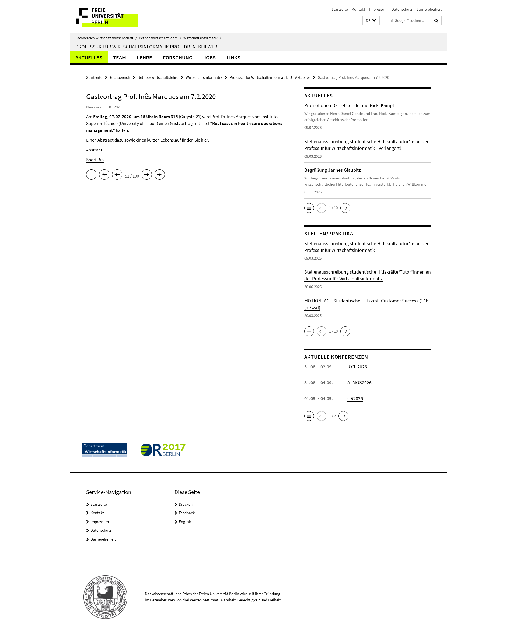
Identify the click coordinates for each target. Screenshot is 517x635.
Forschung (178, 57)
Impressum (378, 9)
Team (119, 57)
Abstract (94, 150)
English (185, 521)
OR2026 (355, 398)
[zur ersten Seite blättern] (104, 175)
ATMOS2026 (359, 382)
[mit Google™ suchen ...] (436, 20)
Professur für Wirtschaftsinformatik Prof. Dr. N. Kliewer (146, 46)
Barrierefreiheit (429, 9)
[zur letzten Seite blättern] (160, 175)
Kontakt (358, 9)
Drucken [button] (186, 504)
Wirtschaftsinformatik (202, 38)
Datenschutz (402, 9)
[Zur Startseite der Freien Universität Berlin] (115, 16)
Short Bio (95, 160)
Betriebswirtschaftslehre (160, 38)
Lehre (144, 57)
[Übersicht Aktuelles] (91, 175)
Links (233, 57)
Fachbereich (120, 77)
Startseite (339, 9)
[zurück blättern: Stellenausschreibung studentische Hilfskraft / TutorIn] (117, 175)
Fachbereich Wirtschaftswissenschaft (106, 38)
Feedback (187, 512)
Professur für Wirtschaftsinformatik (259, 77)
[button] (371, 21)
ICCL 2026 (357, 367)
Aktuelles (88, 57)
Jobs (209, 57)
